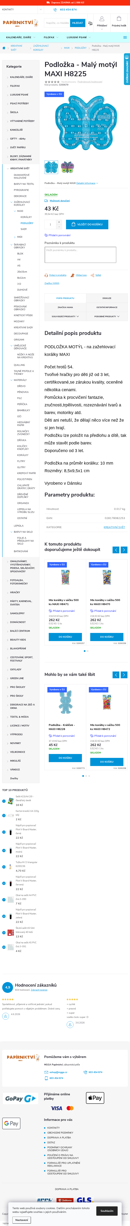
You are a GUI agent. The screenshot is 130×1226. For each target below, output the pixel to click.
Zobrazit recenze (39, 990)
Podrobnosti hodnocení (90, 81)
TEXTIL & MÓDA (19, 716)
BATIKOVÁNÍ (21, 551)
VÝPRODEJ (16, 734)
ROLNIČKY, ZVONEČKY (23, 433)
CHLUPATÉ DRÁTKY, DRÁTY (26, 487)
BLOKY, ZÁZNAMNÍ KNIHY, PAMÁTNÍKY (21, 158)
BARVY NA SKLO (23, 532)
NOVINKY (15, 743)
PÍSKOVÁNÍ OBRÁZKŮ (20, 308)
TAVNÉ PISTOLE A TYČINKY (24, 373)
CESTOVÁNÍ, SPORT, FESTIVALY (21, 659)
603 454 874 (95, 1072)
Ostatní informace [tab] (106, 307)
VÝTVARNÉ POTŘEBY (22, 121)
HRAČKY (15, 592)
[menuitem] (21, 37)
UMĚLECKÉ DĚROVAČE (20, 347)
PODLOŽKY (27, 223)
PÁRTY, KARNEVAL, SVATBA (21, 603)
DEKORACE (20, 196)
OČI (19, 416)
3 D (19, 284)
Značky (14, 778)
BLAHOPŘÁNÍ (18, 648)
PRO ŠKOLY (16, 696)
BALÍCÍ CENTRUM (20, 631)
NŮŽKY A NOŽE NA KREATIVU (25, 356)
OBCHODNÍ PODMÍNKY (60, 1132)
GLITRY (21, 467)
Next (124, 550)
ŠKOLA (14, 112)
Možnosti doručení (60, 200)
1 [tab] (84, 651)
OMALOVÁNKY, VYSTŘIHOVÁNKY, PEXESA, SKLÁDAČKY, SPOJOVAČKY (22, 566)
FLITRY (21, 461)
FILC (19, 398)
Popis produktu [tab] (65, 298)
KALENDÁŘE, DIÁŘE (21, 77)
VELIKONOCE (17, 752)
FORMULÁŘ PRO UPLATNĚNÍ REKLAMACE (63, 1164)
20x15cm (22, 271)
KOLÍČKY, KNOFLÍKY (23, 448)
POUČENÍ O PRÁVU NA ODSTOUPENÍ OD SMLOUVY (63, 1157)
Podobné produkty (105, 316)
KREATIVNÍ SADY (23, 327)
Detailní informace (85, 183)
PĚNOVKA (23, 392)
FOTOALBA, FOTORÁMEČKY (19, 582)
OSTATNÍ (22, 518)
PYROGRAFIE (21, 190)
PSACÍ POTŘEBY (19, 103)
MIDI (19, 237)
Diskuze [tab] (107, 298)
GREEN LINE (17, 678)
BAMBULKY (23, 410)
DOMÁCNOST (18, 622)
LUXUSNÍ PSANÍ (19, 94)
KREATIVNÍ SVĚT (20, 168)
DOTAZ (51, 1142)
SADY (24, 229)
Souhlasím (107, 1211)
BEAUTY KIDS (18, 639)
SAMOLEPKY (17, 613)
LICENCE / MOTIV (19, 725)
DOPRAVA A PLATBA (59, 1137)
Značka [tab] (65, 307)
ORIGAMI (19, 339)
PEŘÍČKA (22, 404)
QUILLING (19, 365)
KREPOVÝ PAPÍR (26, 473)
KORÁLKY (26, 217)
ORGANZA (23, 503)
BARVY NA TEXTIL (24, 184)
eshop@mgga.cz (58, 1072)
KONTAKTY (8, 9)
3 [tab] (89, 776)
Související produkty (63, 316)
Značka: (52, 283)
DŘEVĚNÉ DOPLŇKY (22, 496)
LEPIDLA (19, 525)
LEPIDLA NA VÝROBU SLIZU (25, 511)
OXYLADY (15, 669)
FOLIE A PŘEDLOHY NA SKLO (25, 540)
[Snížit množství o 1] (59, 227)
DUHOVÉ (22, 289)
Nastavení (21, 1220)
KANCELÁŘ (16, 130)
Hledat (77, 23)
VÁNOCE (15, 769)
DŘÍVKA (21, 440)
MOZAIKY (19, 321)
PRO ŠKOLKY (17, 687)
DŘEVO (21, 386)
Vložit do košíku (90, 224)
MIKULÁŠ (15, 760)
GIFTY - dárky (17, 138)
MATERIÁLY (20, 380)
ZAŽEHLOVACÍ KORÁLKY (22, 204)
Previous (116, 550)
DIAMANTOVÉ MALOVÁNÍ (21, 176)
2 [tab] (88, 651)
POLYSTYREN (24, 479)
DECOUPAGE (21, 333)
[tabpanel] (65, 602)
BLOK (20, 253)
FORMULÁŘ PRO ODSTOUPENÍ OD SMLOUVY (63, 1172)
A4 (18, 259)
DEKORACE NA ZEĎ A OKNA (22, 706)
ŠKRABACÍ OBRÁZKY (20, 246)
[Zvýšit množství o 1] (59, 222)
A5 (18, 265)
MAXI (20, 211)
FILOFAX (15, 86)
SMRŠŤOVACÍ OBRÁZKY (21, 299)
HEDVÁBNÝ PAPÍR (23, 424)
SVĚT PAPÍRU (18, 147)
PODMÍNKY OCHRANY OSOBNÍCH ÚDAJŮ (59, 1149)
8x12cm (21, 277)
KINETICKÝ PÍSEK (23, 315)
